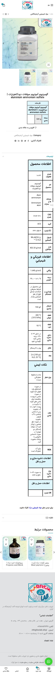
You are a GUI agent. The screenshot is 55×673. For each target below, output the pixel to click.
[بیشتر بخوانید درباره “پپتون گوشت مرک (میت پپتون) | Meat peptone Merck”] (31, 544)
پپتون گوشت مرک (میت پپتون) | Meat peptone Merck (40, 565)
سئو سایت (23, 662)
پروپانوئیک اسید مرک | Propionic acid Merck (14, 564)
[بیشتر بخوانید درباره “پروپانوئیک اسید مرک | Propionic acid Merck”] (6, 544)
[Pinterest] (22, 141)
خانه (51, 14)
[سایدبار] (52, 205)
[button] (48, 661)
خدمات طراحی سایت (36, 662)
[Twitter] (25, 141)
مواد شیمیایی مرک (35, 507)
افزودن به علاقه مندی (26, 128)
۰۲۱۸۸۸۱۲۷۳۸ (42, 626)
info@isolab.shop (39, 630)
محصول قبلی (8, 14)
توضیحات (49, 156)
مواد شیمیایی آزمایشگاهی (39, 14)
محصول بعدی (3, 14)
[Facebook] (28, 141)
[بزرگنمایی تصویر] (48, 64)
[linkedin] (18, 141)
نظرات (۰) (49, 517)
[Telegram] (15, 141)
